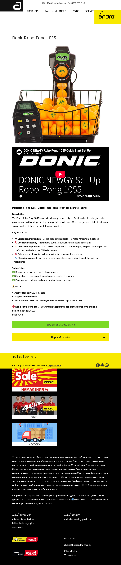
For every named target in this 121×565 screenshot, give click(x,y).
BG (14, 356)
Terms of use (70, 555)
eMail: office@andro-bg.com (77, 544)
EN (20, 356)
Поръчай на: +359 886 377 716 (60, 324)
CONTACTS (30, 356)
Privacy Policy (70, 551)
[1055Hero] (60, 142)
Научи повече (54, 365)
